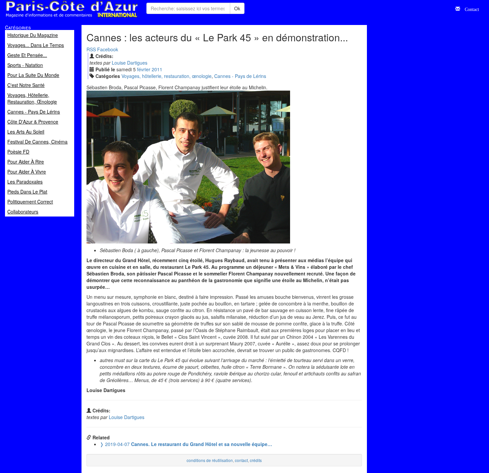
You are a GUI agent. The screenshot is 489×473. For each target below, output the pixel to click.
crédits (256, 460)
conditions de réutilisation (210, 460)
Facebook (107, 49)
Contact (469, 8)
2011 (157, 69)
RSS (91, 49)
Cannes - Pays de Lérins (240, 76)
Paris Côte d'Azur (57, 17)
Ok (237, 8)
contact (241, 460)
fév (143, 69)
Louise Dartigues (129, 62)
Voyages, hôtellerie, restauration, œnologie (166, 76)
